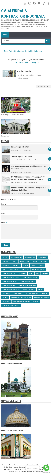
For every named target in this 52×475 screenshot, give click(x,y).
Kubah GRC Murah (38, 269)
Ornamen (6, 265)
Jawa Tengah (24, 261)
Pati (4, 269)
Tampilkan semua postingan (26, 62)
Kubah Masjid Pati (9, 285)
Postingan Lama (43, 87)
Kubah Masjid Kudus (28, 281)
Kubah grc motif (29, 289)
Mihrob (41, 265)
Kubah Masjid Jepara (10, 281)
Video (31, 273)
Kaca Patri (16, 265)
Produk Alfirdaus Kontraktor (37, 293)
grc (37, 273)
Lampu (35, 261)
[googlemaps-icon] (49, 3)
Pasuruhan (6, 293)
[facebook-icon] (34, 3)
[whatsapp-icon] (25, 3)
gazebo (5, 297)
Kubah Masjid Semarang (27, 285)
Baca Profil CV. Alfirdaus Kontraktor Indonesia (23, 51)
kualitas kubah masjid (21, 301)
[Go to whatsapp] (46, 468)
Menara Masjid (16, 257)
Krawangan (42, 257)
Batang (45, 273)
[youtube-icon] (39, 3)
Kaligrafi (6, 261)
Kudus (33, 265)
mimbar (38, 75)
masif (15, 261)
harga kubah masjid (41, 297)
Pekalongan (18, 293)
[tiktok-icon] (44, 3)
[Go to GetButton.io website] (46, 472)
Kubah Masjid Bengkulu (11, 277)
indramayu (6, 301)
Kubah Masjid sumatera (11, 289)
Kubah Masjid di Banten (20, 147)
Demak (25, 265)
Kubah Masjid (30, 257)
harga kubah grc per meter (21, 297)
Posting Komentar (23, 78)
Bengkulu (44, 261)
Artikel (5, 257)
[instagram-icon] (30, 3)
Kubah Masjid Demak (30, 277)
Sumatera (25, 269)
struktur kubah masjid (11, 305)
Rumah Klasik (13, 269)
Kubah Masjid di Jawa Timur (21, 157)
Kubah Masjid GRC (9, 273)
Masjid (40, 289)
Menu (5, 34)
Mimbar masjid (24, 71)
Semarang (22, 273)
